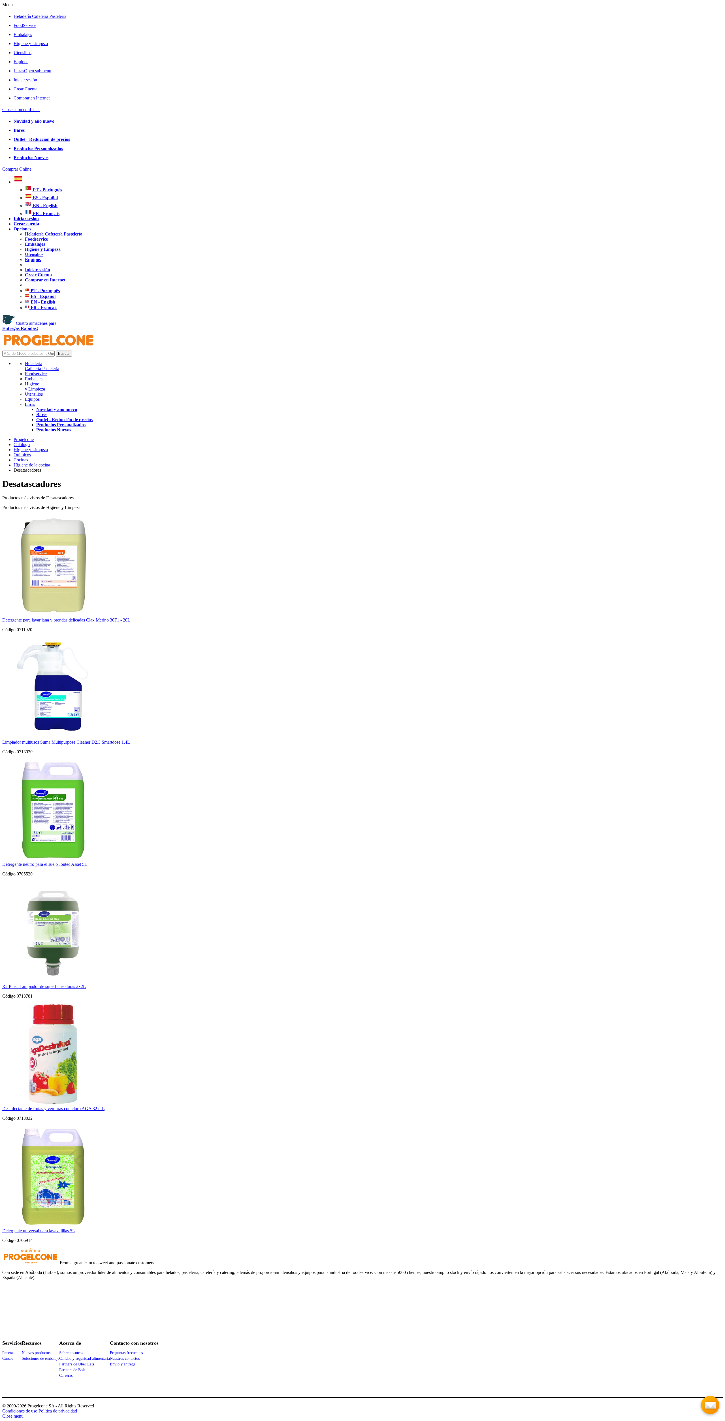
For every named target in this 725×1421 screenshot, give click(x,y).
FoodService (25, 25)
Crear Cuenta (25, 88)
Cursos (7, 1358)
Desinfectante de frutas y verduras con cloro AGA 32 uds (53, 1108)
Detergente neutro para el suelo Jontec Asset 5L (44, 864)
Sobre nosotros (71, 1353)
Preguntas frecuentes (126, 1353)
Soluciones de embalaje (40, 1358)
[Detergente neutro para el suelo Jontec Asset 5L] (53, 859)
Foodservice (36, 373)
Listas (32, 70)
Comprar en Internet (32, 98)
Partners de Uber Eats (76, 1364)
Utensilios (22, 52)
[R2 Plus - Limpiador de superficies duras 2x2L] (53, 981)
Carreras (65, 1375)
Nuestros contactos (125, 1358)
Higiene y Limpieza (35, 386)
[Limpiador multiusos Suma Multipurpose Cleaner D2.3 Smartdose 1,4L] (53, 737)
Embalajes (23, 34)
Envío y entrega (122, 1364)
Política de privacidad (58, 1411)
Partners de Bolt (72, 1370)
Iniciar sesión (25, 79)
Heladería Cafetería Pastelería (40, 16)
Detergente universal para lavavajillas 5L (38, 1230)
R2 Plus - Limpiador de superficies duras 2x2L (44, 986)
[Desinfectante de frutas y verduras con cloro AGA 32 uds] (53, 1103)
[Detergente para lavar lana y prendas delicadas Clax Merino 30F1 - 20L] (53, 614)
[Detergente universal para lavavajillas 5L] (53, 1225)
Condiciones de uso (19, 1411)
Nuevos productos (36, 1353)
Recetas (8, 1353)
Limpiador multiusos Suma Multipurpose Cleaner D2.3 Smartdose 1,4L (66, 742)
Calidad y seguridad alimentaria (84, 1358)
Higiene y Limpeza (31, 43)
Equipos (21, 61)
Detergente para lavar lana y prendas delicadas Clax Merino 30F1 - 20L (66, 620)
